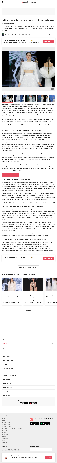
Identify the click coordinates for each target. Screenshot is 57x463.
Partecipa (48, 457)
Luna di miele (6, 356)
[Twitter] (6, 449)
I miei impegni (6, 379)
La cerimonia (6, 328)
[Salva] (53, 34)
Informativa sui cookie (6, 426)
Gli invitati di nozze (7, 348)
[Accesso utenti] (54, 2)
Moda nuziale (12, 5)
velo (30, 224)
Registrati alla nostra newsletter (10, 119)
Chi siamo (4, 436)
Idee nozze (4, 5)
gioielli (13, 250)
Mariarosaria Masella (10, 34)
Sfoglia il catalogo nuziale (10, 175)
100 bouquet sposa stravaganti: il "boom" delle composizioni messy (29, 239)
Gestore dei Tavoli (7, 387)
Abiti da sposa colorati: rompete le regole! (32, 296)
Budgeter (5, 391)
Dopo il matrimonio (8, 360)
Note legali (4, 420)
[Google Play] (45, 424)
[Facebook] (3, 449)
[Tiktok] (18, 449)
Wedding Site (6, 395)
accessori (51, 210)
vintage (16, 195)
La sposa (19, 5)
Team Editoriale (5, 438)
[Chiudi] (53, 454)
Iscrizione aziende (6, 434)
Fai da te (5, 364)
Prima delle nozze (7, 324)
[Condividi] (49, 34)
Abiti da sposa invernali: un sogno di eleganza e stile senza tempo (11, 296)
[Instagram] (12, 449)
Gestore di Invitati (7, 383)
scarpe (19, 250)
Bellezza (5, 352)
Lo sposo (5, 346)
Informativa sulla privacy (7, 424)
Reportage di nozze (8, 368)
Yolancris (5, 93)
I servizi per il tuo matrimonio (10, 336)
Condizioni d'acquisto (6, 422)
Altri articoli (28, 310)
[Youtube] (15, 449)
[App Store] (34, 424)
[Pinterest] (9, 449)
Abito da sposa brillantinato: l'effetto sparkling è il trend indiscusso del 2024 (34, 203)
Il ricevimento (6, 332)
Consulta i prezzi (48, 41)
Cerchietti (38, 211)
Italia (34, 449)
